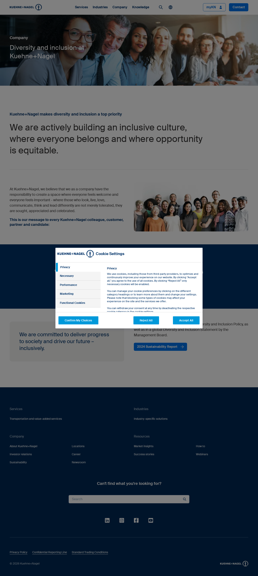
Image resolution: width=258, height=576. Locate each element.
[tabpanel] (153, 299)
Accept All (186, 320)
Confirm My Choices (78, 320)
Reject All (146, 320)
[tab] (78, 267)
